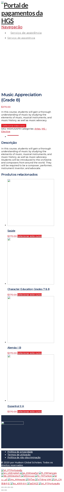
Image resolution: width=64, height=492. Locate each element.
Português (16, 470)
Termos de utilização (19, 454)
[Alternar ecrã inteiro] (8, 487)
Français (52, 473)
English (15, 473)
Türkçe (48, 476)
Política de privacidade (20, 451)
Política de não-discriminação (24, 457)
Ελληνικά (30, 476)
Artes (37, 128)
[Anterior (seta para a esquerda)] (2, 490)
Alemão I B (14, 347)
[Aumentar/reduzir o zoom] (12, 487)
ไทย (33, 479)
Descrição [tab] (13, 136)
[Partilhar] (5, 487)
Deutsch (16, 476)
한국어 (23, 483)
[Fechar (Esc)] (2, 487)
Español (34, 473)
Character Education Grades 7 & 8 (28, 289)
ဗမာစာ (22, 479)
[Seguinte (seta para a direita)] (5, 490)
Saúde (11, 230)
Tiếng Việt (46, 479)
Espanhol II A (15, 406)
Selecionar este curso (13, 125)
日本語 (35, 483)
